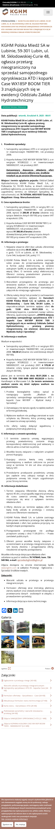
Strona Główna (8, 21)
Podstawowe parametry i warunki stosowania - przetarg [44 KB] (24, 712)
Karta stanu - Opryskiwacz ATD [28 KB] (20, 706)
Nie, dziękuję (20, 824)
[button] (7, 626)
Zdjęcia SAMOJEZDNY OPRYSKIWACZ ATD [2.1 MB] (25, 718)
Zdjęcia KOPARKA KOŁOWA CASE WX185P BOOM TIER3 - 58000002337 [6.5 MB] (24, 724)
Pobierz (48, 669)
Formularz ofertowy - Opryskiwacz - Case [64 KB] (24, 695)
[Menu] (47, 12)
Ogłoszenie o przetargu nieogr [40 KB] (20, 680)
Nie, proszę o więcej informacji (14, 819)
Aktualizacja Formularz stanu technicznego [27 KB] (25, 700)
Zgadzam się (7, 824)
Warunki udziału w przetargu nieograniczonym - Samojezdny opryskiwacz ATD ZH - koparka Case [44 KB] (26, 688)
